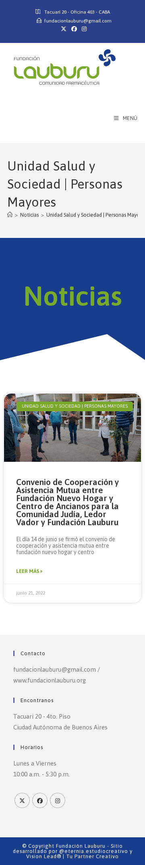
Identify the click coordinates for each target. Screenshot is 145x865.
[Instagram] (57, 800)
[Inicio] (9, 215)
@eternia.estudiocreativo (93, 851)
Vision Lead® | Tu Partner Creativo (72, 856)
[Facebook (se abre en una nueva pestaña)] (74, 28)
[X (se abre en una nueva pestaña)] (63, 28)
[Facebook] (40, 800)
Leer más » (29, 571)
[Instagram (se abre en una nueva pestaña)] (83, 28)
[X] (22, 800)
